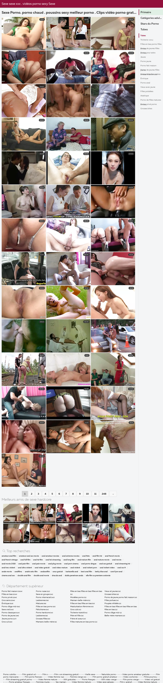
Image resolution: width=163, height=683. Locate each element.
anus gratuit (58, 572)
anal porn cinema (71, 564)
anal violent (75, 568)
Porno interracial (43, 597)
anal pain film (23, 564)
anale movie (7, 572)
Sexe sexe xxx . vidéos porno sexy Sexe (28, 3)
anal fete (86, 556)
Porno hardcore (43, 613)
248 (104, 494)
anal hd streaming (53, 560)
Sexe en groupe (43, 594)
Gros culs (74, 610)
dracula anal (57, 576)
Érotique (5, 603)
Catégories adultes (152, 18)
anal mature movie (101, 560)
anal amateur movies (50, 556)
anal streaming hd (122, 564)
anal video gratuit (42, 568)
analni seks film (31, 572)
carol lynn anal (116, 572)
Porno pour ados (147, 53)
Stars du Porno (150, 24)
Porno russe (41, 591)
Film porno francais (33, 677)
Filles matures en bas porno (82, 622)
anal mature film (84, 560)
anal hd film (38, 560)
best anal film (86, 572)
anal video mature (60, 568)
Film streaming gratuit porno (19, 680)
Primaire (146, 12)
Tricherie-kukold (77, 613)
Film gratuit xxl (29, 674)
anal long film (69, 560)
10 (87, 494)
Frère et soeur (76, 619)
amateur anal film (9, 556)
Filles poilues (110, 600)
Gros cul (5, 622)
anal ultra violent (25, 568)
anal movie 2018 (9, 564)
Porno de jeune (8, 616)
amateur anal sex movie (29, 556)
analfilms (18, 572)
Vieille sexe (90, 674)
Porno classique (9, 613)
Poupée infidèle (111, 603)
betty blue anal (101, 572)
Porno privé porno (148, 104)
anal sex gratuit (105, 564)
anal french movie (112, 556)
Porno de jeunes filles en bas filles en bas (149, 70)
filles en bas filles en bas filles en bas (86, 591)
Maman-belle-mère (79, 600)
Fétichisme (41, 610)
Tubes (144, 29)
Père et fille (75, 616)
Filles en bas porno (44, 607)
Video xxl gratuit (152, 680)
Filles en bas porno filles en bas (151, 44)
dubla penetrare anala (74, 576)
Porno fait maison (10, 591)
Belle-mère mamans (113, 616)
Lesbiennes (41, 600)
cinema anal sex (8, 576)
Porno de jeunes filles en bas (149, 49)
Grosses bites (110, 594)
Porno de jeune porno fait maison (119, 597)
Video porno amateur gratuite (135, 674)
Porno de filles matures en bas (150, 100)
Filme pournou (150, 677)
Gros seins (6, 600)
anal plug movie (54, 564)
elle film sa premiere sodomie (98, 576)
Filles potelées (146, 91)
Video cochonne (130, 677)
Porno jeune (145, 61)
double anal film (24, 576)
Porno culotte (9, 674)
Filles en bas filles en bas (81, 603)
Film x (45, 674)
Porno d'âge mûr (9, 607)
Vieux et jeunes (111, 591)
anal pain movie (38, 564)
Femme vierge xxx (78, 677)
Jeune (143, 57)
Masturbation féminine (80, 607)
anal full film (25, 560)
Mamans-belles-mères (150, 74)
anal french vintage (10, 560)
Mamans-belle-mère (45, 622)
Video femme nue (56, 677)
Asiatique (144, 96)
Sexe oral (6, 610)
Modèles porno (77, 597)
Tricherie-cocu (146, 40)
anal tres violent (8, 568)
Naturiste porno (109, 674)
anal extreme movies (70, 556)
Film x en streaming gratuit (66, 674)
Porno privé (7, 597)
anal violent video (107, 568)
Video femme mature (47, 680)
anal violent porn (90, 568)
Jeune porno (7, 619)
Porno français (88, 680)
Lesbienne (40, 616)
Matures (39, 603)
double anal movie (41, 576)
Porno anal (145, 83)
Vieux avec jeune (147, 87)
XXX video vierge (108, 680)
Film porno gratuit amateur (105, 677)
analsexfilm (45, 572)
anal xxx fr (121, 568)
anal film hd (97, 556)
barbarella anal (72, 572)
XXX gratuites (69, 680)
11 (95, 494)
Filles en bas (7, 594)
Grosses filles (41, 619)
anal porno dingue (88, 564)
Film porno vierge (131, 680)
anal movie (116, 560)
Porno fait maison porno (148, 66)
